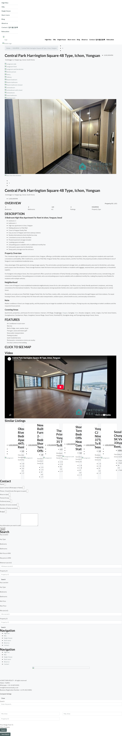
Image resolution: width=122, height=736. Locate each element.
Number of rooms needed (8, 505)
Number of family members (9, 508)
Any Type (3, 539)
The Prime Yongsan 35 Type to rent (62, 438)
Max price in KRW (5, 558)
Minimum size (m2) (6, 563)
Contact (6, 645)
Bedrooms (3, 544)
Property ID (4, 571)
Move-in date (4, 494)
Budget (2, 512)
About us (6, 643)
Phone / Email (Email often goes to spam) (13, 491)
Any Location (4, 535)
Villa (5, 636)
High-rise (7, 633)
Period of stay (4, 498)
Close (3, 698)
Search (3, 579)
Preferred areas (5, 501)
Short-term (7, 640)
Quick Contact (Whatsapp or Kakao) (11, 488)
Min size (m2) (4, 610)
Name (2, 484)
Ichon (76, 313)
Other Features (5, 727)
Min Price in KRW (5, 553)
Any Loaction (4, 582)
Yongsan (65, 313)
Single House (8, 638)
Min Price (3, 601)
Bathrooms (3, 549)
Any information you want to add (10, 525)
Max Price (3, 606)
